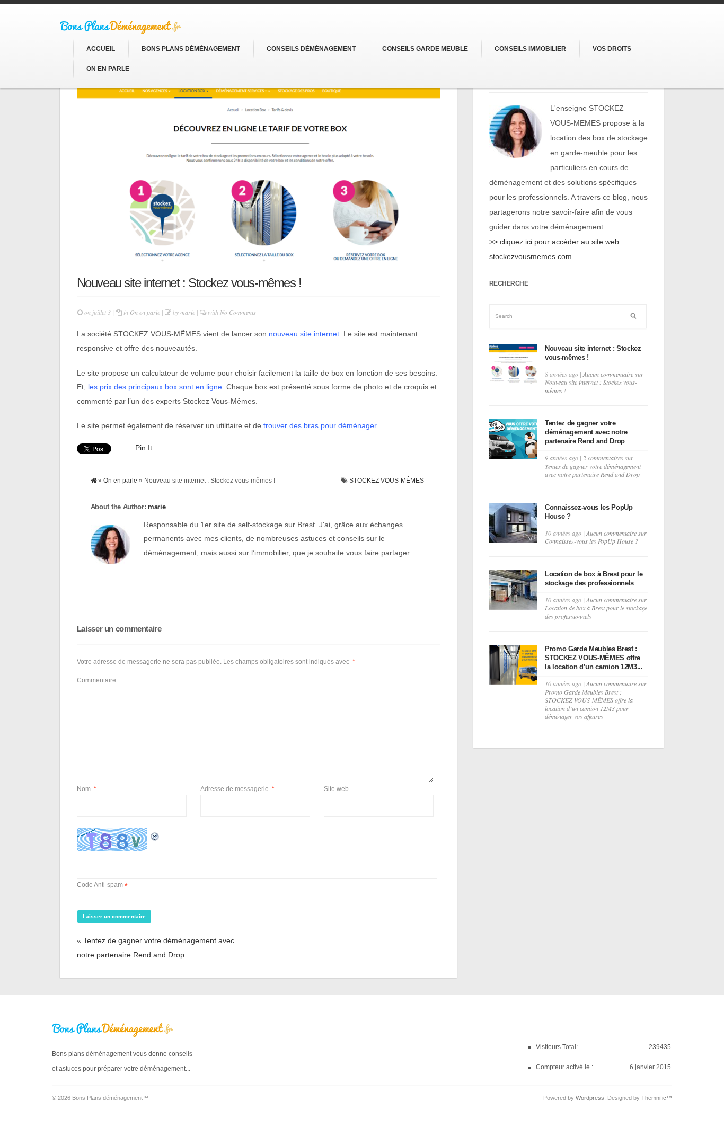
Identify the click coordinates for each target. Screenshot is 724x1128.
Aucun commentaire (594, 382)
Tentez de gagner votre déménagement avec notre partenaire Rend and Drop (586, 432)
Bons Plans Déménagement (191, 48)
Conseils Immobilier (530, 48)
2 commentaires (593, 466)
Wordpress (590, 1098)
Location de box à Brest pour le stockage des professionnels (594, 578)
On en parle (107, 69)
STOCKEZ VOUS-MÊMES (386, 480)
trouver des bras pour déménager (319, 425)
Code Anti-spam (100, 885)
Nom (86, 789)
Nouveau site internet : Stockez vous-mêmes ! (189, 283)
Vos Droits (612, 48)
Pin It (143, 447)
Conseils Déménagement (311, 48)
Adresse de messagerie (237, 789)
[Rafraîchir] (155, 834)
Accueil (100, 48)
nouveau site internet (304, 334)
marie (187, 312)
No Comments (238, 312)
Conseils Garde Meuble (425, 48)
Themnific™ (656, 1098)
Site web (336, 789)
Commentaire (96, 680)
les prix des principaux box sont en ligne (155, 387)
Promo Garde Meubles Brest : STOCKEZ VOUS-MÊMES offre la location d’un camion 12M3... (594, 658)
